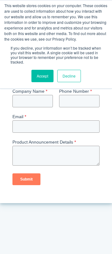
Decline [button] (69, 75)
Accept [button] (42, 75)
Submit (26, 179)
